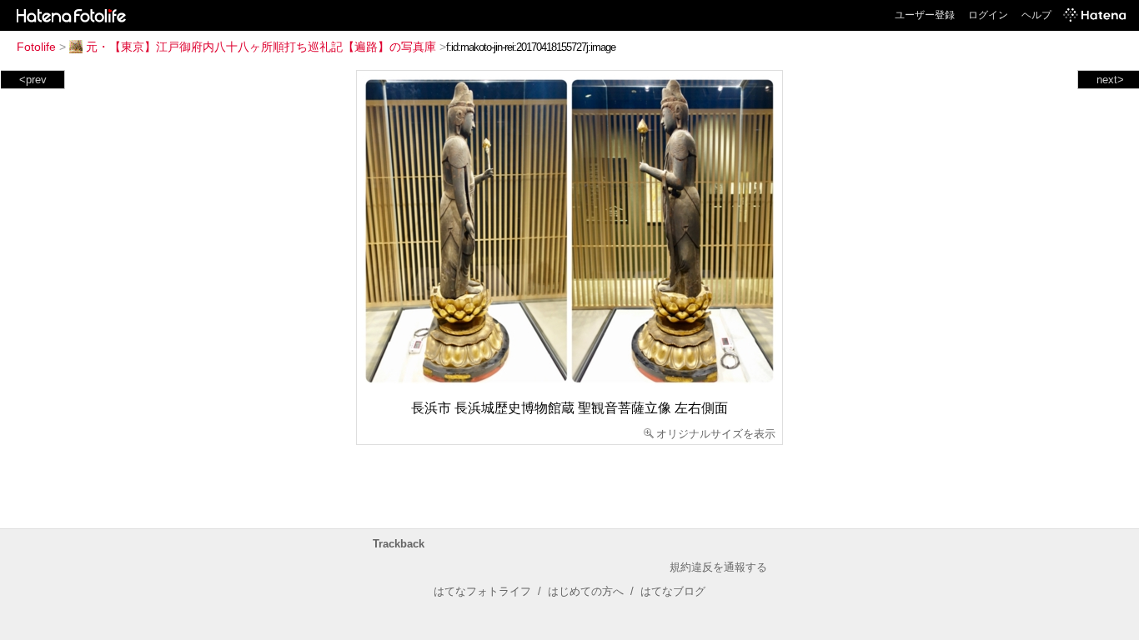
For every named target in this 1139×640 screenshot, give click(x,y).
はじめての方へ (586, 591)
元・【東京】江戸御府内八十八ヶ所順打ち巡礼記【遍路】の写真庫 (261, 46)
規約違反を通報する (718, 567)
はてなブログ (672, 591)
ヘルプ (1036, 15)
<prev (33, 79)
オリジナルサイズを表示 (715, 434)
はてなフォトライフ (482, 591)
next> (1110, 79)
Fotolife (36, 46)
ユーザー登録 (925, 15)
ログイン (988, 15)
